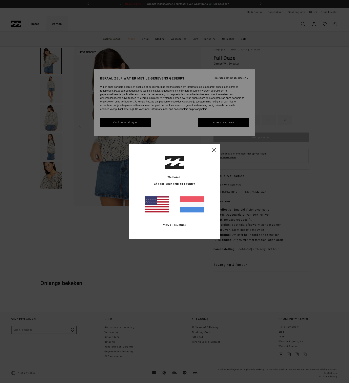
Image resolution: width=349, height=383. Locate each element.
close (214, 150)
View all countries (174, 225)
